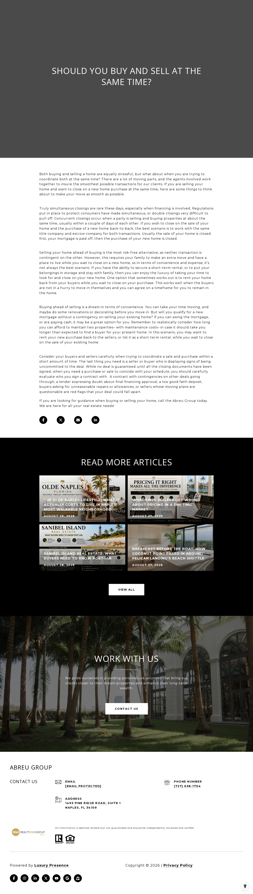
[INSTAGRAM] (24, 878)
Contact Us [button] (126, 709)
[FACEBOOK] (14, 878)
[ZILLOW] (78, 878)
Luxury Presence (51, 865)
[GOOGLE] (67, 878)
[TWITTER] (46, 878)
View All (126, 589)
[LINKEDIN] (35, 878)
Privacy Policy (178, 865)
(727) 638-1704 (187, 786)
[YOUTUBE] (56, 878)
